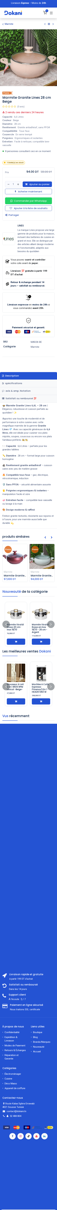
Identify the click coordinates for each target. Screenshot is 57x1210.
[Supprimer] (8, 184)
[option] (28, 624)
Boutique (37, 1032)
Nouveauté (38, 1046)
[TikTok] (28, 1136)
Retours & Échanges (15, 1050)
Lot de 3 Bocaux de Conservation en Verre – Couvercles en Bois (41, 689)
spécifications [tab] (13, 383)
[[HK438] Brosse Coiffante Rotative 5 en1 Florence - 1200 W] (16, 673)
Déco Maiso (11, 1083)
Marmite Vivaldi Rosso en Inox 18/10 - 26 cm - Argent (40, 628)
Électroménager (13, 1074)
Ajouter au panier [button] (39, 184)
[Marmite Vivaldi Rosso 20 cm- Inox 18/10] (16, 613)
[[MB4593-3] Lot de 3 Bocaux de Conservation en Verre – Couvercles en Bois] (41, 673)
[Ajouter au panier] (16, 642)
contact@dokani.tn (16, 1111)
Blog (35, 1037)
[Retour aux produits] (49, 24)
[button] (28, 200)
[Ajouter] (18, 184)
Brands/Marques (41, 1041)
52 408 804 (15, 1116)
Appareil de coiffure (15, 1088)
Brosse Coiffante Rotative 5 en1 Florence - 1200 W (16, 688)
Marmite (9, 24)
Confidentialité (12, 1032)
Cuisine (8, 1078)
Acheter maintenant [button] (29, 191)
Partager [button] (13, 215)
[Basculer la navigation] (51, 13)
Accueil (37, 1051)
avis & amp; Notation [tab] (18, 390)
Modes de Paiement (15, 1045)
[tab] (28, 398)
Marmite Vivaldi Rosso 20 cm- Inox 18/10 (15, 627)
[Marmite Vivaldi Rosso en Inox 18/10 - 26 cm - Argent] (41, 613)
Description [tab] (12, 375)
